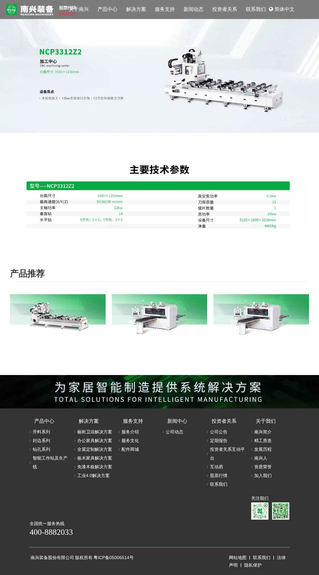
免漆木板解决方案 (94, 466)
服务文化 (130, 440)
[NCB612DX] (261, 317)
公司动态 (174, 431)
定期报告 (218, 440)
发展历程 (263, 449)
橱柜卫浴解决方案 (94, 431)
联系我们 (218, 484)
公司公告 (218, 431)
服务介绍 (130, 431)
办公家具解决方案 (94, 440)
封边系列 (41, 440)
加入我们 (263, 475)
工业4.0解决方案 (93, 475)
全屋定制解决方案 (94, 449)
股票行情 (218, 475)
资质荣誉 (263, 466)
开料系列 (41, 431)
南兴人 (260, 458)
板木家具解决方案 (94, 458)
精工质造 (263, 440)
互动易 (216, 466)
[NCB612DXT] (159, 317)
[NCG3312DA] (58, 317)
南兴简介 (263, 431)
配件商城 (130, 449)
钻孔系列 (41, 449)
